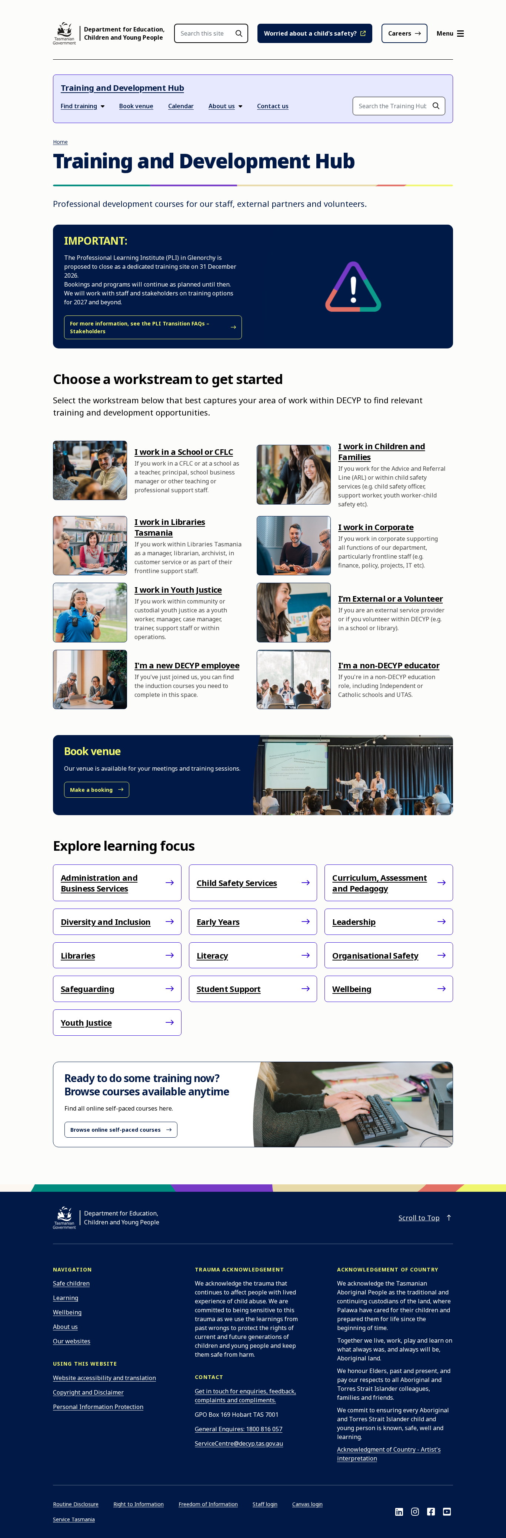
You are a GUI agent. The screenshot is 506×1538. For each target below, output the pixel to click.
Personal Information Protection (98, 1407)
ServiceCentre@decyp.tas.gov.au (239, 1443)
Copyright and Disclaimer (88, 1392)
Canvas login (307, 1504)
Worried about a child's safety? (310, 33)
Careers (399, 33)
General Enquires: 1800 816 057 (238, 1429)
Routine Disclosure (76, 1504)
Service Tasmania (74, 1519)
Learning (65, 1298)
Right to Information (138, 1504)
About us (65, 1327)
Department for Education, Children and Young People (124, 33)
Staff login (265, 1504)
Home (60, 141)
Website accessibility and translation (104, 1378)
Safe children (71, 1283)
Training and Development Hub (122, 87)
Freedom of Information (208, 1504)
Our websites (71, 1341)
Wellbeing (67, 1312)
